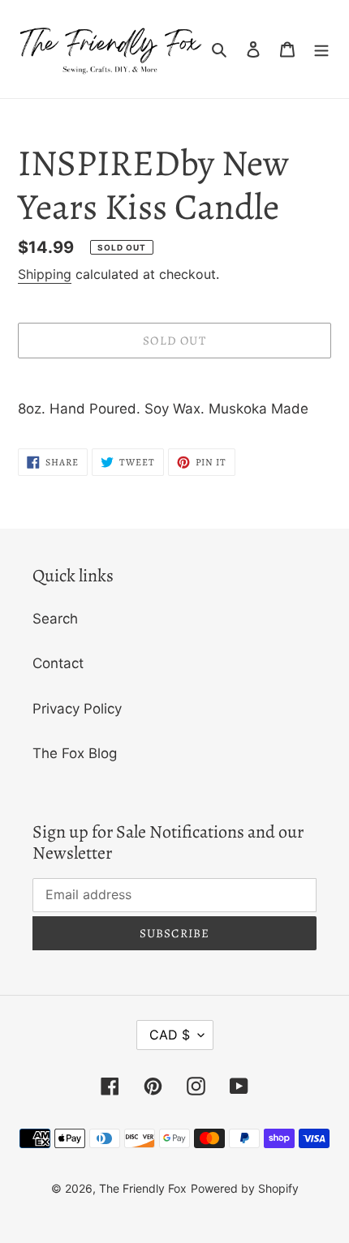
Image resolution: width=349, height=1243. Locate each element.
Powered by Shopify (245, 1188)
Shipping (44, 274)
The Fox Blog (74, 753)
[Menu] (321, 49)
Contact (58, 663)
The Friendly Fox (143, 1188)
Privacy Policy (77, 709)
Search (55, 619)
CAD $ (169, 1035)
